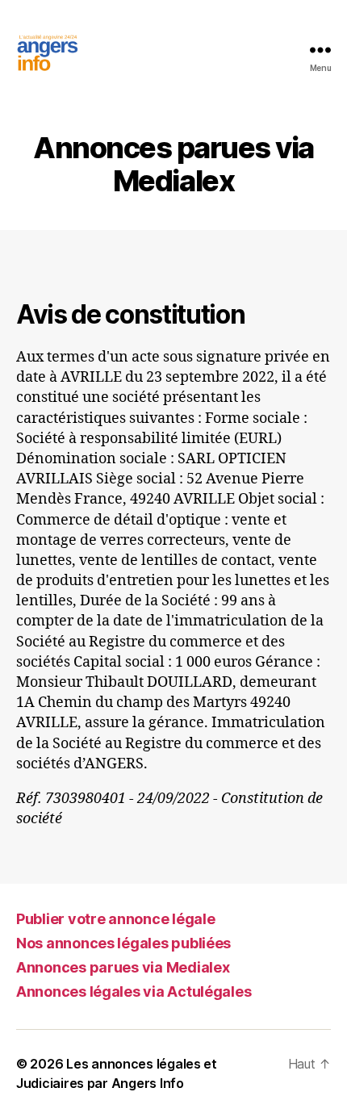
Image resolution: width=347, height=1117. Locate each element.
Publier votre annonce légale (115, 918)
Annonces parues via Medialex (122, 967)
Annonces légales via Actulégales (133, 991)
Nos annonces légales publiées (123, 943)
